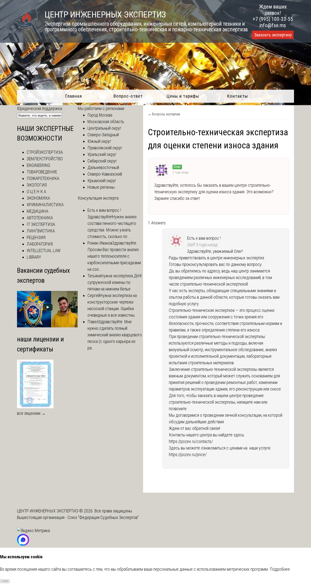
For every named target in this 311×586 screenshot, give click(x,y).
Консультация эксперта (98, 198)
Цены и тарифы (182, 96)
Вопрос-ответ (128, 96)
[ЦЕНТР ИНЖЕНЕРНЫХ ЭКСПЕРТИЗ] (25, 28)
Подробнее (280, 569)
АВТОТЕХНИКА (40, 217)
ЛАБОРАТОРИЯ (40, 243)
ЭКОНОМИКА (38, 198)
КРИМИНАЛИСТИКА (45, 204)
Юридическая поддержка (39, 108)
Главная (73, 96)
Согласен (5, 581)
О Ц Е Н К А (36, 191)
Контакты (237, 96)
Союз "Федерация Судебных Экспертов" (103, 517)
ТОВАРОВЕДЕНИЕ (42, 171)
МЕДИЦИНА (37, 211)
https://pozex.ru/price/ (188, 454)
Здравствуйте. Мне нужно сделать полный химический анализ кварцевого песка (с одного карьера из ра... (114, 334)
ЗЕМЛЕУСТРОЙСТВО (45, 158)
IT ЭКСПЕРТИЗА (41, 224)
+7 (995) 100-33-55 (273, 19)
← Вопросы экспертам (164, 114)
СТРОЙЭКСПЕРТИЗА (45, 152)
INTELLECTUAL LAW (43, 250)
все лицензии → (31, 413)
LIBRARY (34, 257)
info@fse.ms (272, 25)
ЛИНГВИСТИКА (41, 230)
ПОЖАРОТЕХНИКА (43, 178)
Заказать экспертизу (273, 35)
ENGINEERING (38, 165)
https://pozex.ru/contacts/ (191, 441)
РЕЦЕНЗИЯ (36, 237)
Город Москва (99, 115)
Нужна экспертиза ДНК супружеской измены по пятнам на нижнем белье (114, 282)
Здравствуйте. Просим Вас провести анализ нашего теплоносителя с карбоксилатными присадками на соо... (114, 256)
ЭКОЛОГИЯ (37, 184)
